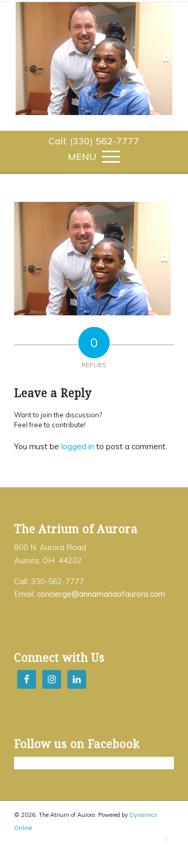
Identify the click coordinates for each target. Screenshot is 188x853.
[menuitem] (94, 141)
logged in (77, 446)
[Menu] (94, 156)
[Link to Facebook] (166, 840)
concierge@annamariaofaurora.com (101, 594)
